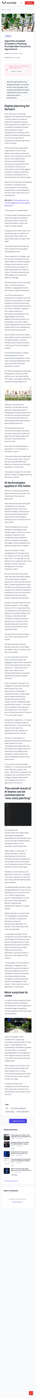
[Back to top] (31, 1393)
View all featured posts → (11, 1181)
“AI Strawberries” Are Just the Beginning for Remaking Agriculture (17, 203)
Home (3, 10)
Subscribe (29, 3)
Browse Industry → (18, 1202)
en (21, 3)
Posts (9, 10)
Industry (8, 36)
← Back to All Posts (18, 1121)
